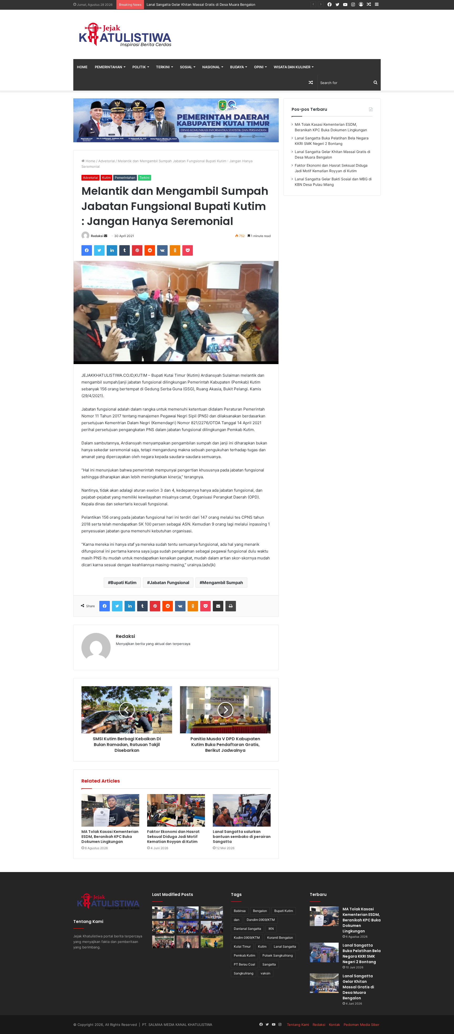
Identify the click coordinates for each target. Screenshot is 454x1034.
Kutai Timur (242, 946)
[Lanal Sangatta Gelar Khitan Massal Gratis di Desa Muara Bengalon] (212, 912)
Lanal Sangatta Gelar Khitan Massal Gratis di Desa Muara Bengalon (201, 4)
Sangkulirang (243, 973)
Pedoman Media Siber (361, 1024)
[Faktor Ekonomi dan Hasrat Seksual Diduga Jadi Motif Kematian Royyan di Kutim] (176, 810)
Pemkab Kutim (244, 955)
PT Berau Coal (244, 964)
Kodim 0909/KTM (247, 937)
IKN (271, 929)
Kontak (334, 1024)
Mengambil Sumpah (222, 582)
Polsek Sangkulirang (277, 955)
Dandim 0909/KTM (261, 920)
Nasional (211, 67)
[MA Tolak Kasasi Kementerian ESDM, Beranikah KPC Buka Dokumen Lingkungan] (110, 810)
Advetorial (106, 161)
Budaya (237, 67)
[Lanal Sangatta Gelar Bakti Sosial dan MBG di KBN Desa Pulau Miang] (188, 927)
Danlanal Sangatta (247, 929)
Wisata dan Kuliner (292, 67)
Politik (139, 67)
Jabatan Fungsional (169, 582)
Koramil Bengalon (280, 937)
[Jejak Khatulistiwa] (125, 34)
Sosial (186, 67)
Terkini (163, 67)
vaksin (265, 973)
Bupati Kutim (124, 582)
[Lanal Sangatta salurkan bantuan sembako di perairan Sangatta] (242, 810)
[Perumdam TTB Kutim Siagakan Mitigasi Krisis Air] (212, 942)
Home (82, 67)
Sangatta (269, 964)
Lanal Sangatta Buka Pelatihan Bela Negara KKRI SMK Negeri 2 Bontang (362, 953)
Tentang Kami (298, 1024)
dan (236, 920)
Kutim (106, 178)
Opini (259, 67)
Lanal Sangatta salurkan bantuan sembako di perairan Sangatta (242, 836)
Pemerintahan (108, 67)
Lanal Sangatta (285, 946)
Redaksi (97, 236)
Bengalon (260, 911)
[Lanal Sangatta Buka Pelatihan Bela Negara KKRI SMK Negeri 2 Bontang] (188, 912)
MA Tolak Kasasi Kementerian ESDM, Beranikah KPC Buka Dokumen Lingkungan (109, 836)
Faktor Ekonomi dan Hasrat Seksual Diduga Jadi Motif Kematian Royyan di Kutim (173, 836)
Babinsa (240, 911)
